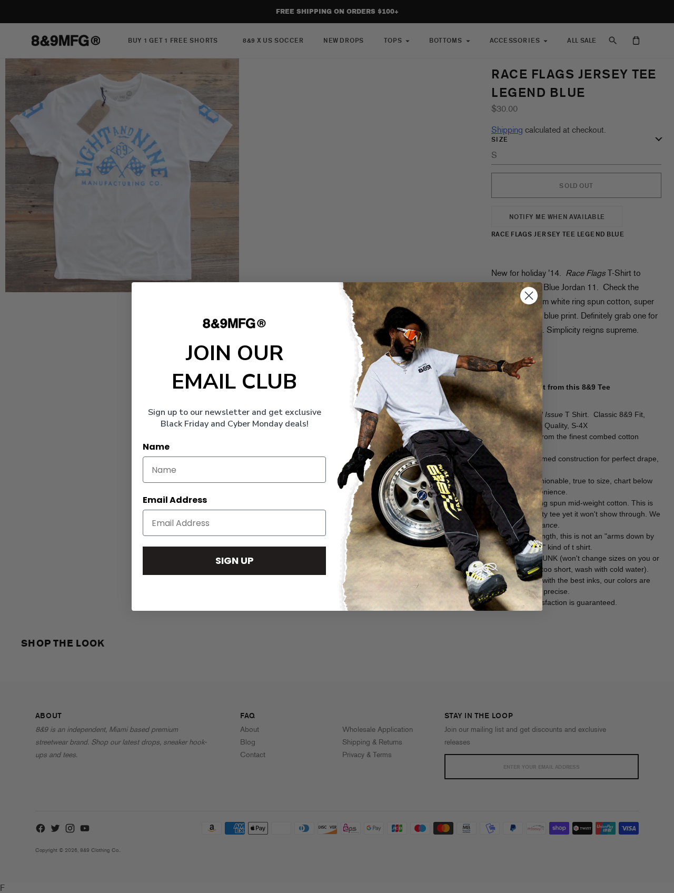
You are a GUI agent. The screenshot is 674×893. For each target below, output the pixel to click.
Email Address (175, 500)
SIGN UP (234, 560)
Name (156, 447)
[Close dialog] (529, 295)
